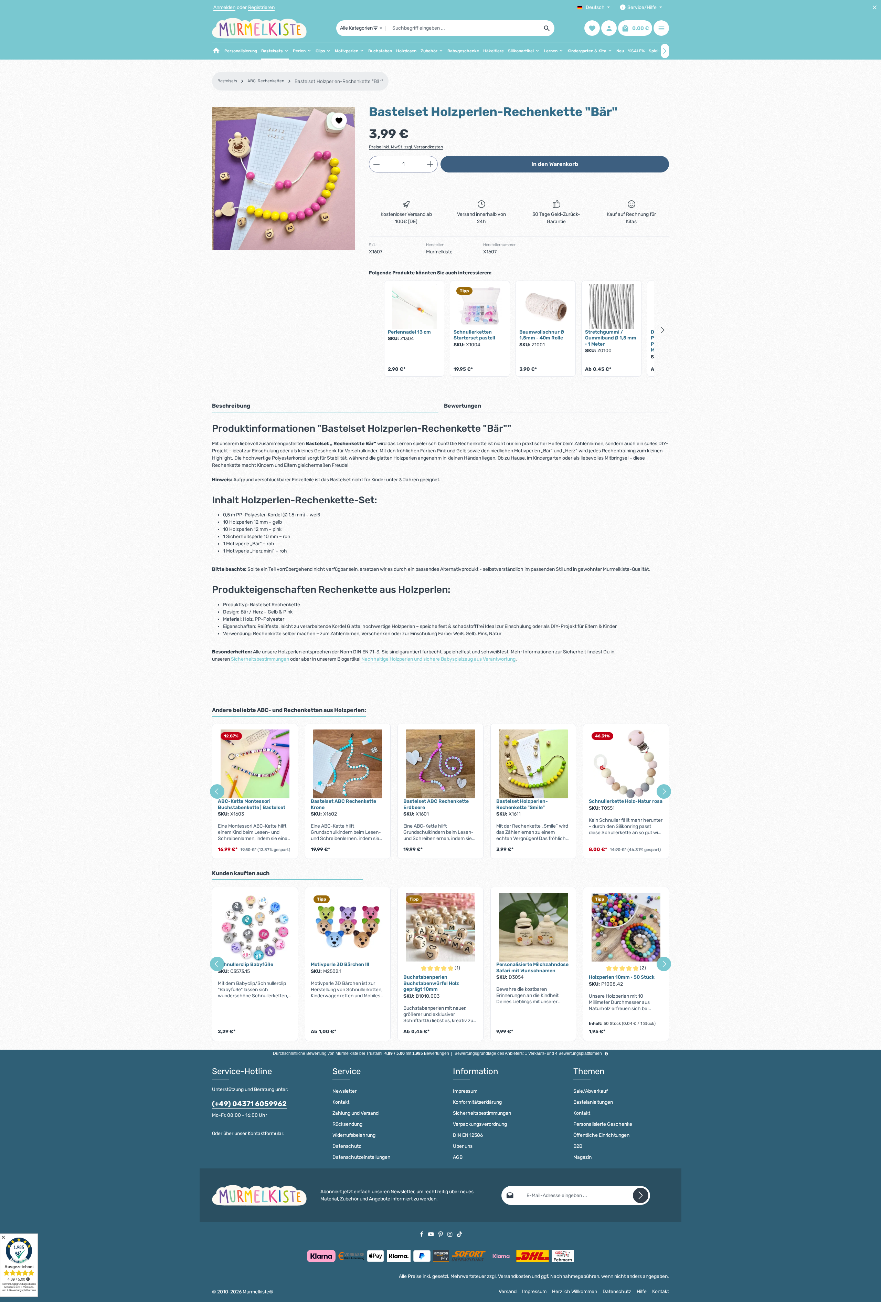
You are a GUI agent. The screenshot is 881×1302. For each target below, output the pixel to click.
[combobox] (462, 28)
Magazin (582, 1157)
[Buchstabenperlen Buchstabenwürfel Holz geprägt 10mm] (440, 927)
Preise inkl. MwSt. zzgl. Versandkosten (406, 147)
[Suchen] (547, 28)
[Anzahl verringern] (376, 164)
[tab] (325, 406)
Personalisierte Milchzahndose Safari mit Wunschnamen (532, 968)
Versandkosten (514, 1276)
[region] (283, 178)
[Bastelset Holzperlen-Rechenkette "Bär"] (283, 178)
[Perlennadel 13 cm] (414, 306)
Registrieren (261, 7)
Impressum (465, 1091)
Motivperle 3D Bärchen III (340, 964)
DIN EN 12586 (468, 1135)
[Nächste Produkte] (663, 330)
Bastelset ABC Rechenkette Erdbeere (436, 804)
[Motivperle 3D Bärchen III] (348, 927)
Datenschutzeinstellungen (361, 1157)
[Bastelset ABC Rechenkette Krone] (348, 763)
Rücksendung (347, 1124)
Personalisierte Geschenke (602, 1124)
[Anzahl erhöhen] (430, 164)
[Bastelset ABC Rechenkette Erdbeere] (440, 763)
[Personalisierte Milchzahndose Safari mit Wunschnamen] (533, 927)
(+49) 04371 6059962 (249, 1104)
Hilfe (642, 1291)
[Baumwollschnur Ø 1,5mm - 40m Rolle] (545, 306)
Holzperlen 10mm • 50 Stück (622, 977)
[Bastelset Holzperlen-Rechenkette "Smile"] (533, 763)
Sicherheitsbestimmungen (260, 659)
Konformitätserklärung (477, 1102)
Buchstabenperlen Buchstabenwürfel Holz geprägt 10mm (431, 983)
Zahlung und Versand (355, 1113)
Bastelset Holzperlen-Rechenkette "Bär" (339, 81)
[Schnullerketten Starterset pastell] (480, 306)
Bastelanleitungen (593, 1102)
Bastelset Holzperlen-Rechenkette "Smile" (522, 804)
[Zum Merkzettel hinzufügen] (339, 120)
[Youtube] (431, 1234)
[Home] (216, 51)
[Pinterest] (441, 1234)
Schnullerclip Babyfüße (245, 964)
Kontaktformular (265, 1133)
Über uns (463, 1146)
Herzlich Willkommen (574, 1291)
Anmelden (224, 7)
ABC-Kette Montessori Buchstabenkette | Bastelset (251, 804)
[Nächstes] (665, 51)
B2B (577, 1146)
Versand (508, 1291)
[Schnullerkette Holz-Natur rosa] (626, 763)
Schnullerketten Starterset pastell (474, 335)
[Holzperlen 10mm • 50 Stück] (626, 927)
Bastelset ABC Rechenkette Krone (343, 804)
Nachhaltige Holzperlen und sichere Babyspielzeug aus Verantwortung (438, 659)
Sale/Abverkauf (590, 1091)
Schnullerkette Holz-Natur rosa (625, 801)
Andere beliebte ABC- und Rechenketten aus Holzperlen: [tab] (289, 710)
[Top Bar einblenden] (661, 28)
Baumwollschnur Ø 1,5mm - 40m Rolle (541, 335)
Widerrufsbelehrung (353, 1135)
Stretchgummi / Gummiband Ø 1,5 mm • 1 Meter (610, 338)
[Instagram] (450, 1234)
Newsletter (344, 1091)
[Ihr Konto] (609, 28)
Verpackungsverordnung (480, 1124)
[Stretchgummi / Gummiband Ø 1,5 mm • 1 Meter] (611, 306)
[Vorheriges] (217, 791)
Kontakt (340, 1102)
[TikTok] (460, 1234)
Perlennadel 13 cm (409, 332)
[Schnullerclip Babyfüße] (255, 927)
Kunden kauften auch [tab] (240, 873)
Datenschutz (346, 1146)
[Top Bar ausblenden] (875, 7)
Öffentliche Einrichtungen (601, 1135)
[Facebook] (422, 1234)
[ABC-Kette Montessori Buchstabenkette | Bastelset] (255, 763)
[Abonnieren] (640, 1195)
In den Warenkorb (554, 164)
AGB (458, 1157)
